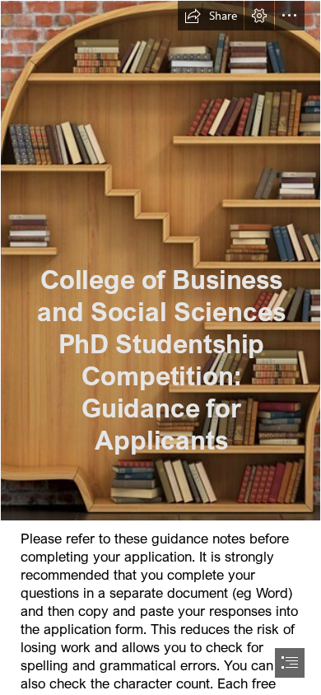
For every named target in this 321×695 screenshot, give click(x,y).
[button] (211, 15)
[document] (160, 347)
